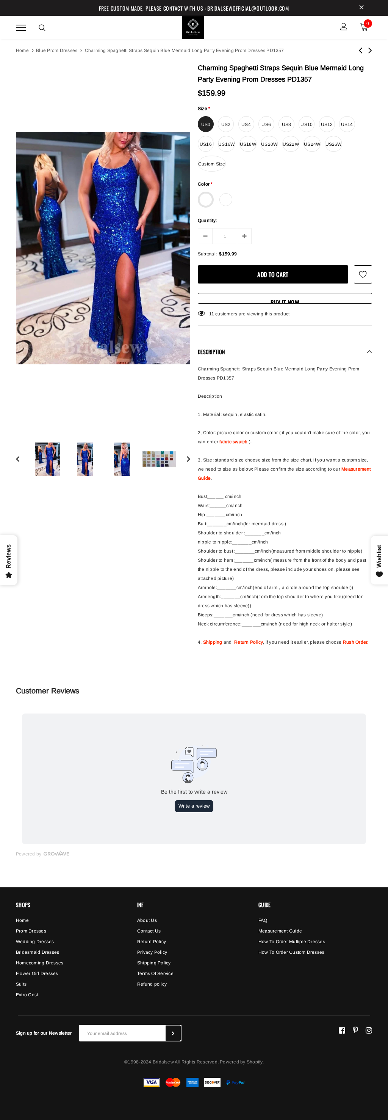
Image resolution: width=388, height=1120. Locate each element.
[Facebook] (342, 1030)
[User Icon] (343, 27)
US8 (286, 124)
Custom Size (211, 164)
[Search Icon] (42, 27)
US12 (327, 124)
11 (211, 314)
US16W (226, 144)
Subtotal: (207, 254)
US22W (291, 144)
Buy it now (285, 301)
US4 (246, 124)
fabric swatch (233, 441)
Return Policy (248, 642)
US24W (312, 144)
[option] (103, 248)
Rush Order (355, 642)
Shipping (212, 642)
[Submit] (173, 1033)
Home (22, 50)
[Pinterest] (355, 1030)
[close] (361, 8)
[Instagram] (369, 1030)
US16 (206, 144)
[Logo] (193, 26)
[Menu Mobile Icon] (21, 27)
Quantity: (207, 220)
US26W (333, 144)
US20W (269, 144)
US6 (266, 124)
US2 (226, 124)
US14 (347, 124)
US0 (206, 124)
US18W (248, 144)
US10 (306, 124)
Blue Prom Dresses (56, 50)
